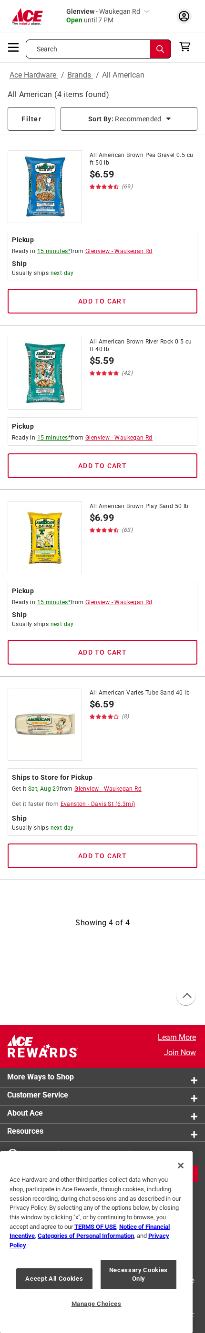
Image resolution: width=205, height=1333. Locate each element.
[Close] (180, 1165)
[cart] (187, 46)
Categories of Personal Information (86, 1235)
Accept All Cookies (54, 1278)
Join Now (180, 1052)
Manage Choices (97, 1303)
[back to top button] (185, 996)
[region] (96, 1242)
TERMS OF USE (95, 1226)
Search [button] (47, 49)
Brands (80, 74)
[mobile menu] (14, 47)
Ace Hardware (34, 74)
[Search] (160, 49)
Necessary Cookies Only (138, 1274)
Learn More (177, 1037)
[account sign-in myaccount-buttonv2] (184, 16)
